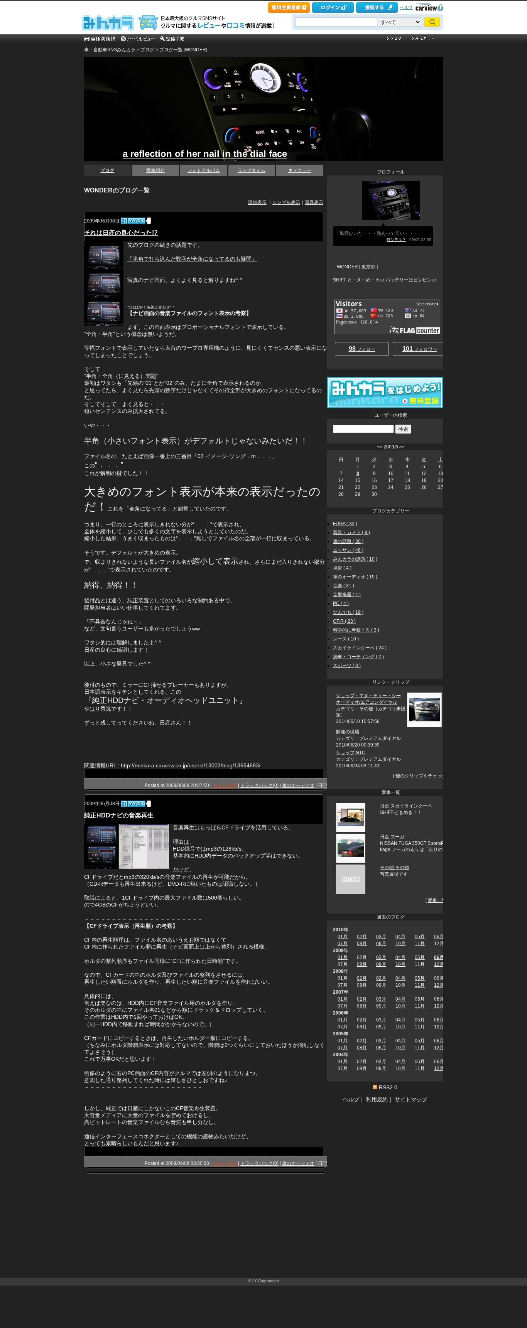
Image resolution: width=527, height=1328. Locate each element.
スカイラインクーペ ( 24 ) (360, 648)
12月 (439, 964)
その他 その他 (394, 867)
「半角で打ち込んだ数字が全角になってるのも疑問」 (192, 259)
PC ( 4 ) (341, 603)
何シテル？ (396, 240)
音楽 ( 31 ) (343, 585)
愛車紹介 (155, 170)
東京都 (368, 267)
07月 (343, 943)
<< (379, 447)
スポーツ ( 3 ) (347, 665)
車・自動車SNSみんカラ (109, 49)
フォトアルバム (203, 170)
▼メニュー (299, 170)
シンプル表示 (286, 202)
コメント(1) (225, 1163)
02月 (362, 936)
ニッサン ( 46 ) (348, 550)
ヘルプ (406, 7)
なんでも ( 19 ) (348, 612)
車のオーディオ (298, 785)
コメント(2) (225, 785)
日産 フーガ (392, 836)
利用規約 (377, 1099)
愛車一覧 (437, 900)
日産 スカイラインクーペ (406, 806)
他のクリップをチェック (420, 776)
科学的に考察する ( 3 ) (356, 630)
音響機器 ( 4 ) (347, 594)
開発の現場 (347, 732)
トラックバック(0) (259, 785)
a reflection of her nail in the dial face (205, 153)
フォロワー (419, 348)
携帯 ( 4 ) (342, 568)
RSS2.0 (388, 1087)
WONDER (347, 267)
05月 (420, 936)
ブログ (147, 49)
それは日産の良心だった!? (121, 232)
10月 (400, 943)
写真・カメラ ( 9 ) (351, 532)
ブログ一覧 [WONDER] (183, 49)
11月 (420, 943)
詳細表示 (257, 202)
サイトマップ (411, 1099)
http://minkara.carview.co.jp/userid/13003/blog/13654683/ (190, 765)
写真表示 (314, 202)
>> (402, 447)
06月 (439, 936)
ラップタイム (251, 170)
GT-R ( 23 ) (344, 621)
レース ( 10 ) (346, 639)
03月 (381, 936)
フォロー (362, 348)
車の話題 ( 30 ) (348, 541)
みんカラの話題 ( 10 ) (355, 559)
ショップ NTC (350, 752)
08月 (362, 943)
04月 (400, 936)
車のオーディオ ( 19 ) (355, 577)
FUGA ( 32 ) (345, 523)
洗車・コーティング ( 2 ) (358, 656)
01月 (343, 936)
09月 (381, 943)
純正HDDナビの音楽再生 (119, 815)
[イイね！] (133, 220)
